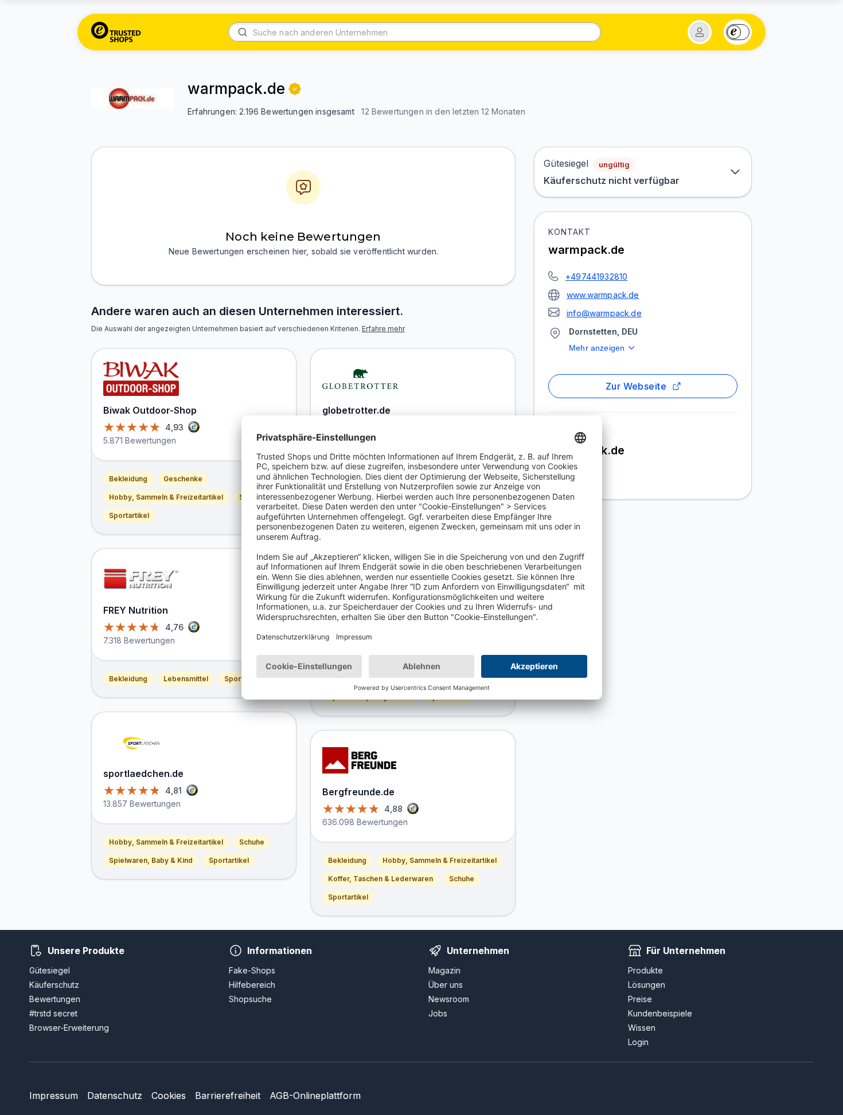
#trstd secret (53, 1013)
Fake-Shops (252, 970)
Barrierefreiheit (227, 1095)
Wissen (641, 1027)
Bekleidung (128, 478)
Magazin (444, 970)
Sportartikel (129, 515)
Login (638, 1042)
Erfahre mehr (383, 328)
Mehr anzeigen (597, 347)
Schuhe (251, 842)
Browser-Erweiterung (69, 1027)
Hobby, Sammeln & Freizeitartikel (166, 497)
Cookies (168, 1095)
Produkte (645, 970)
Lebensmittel (185, 678)
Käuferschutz (54, 985)
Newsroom (448, 999)
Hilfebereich (252, 985)
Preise (640, 999)
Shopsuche (250, 999)
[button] (700, 32)
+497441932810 (596, 276)
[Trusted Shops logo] (116, 32)
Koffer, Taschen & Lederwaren (380, 878)
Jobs (437, 1013)
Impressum (53, 1095)
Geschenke (182, 478)
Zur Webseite (636, 386)
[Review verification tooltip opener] (294, 88)
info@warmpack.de (604, 313)
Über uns (445, 985)
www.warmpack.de (603, 295)
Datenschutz (114, 1095)
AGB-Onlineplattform (315, 1095)
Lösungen (646, 985)
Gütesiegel (49, 970)
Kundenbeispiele (660, 1013)
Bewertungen (54, 999)
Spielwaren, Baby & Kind (151, 860)
